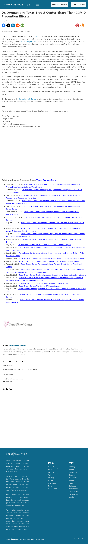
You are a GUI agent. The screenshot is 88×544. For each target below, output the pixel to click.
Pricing (51, 478)
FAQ (50, 486)
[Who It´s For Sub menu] (57, 474)
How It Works (51, 468)
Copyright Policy (73, 479)
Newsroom (73, 494)
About (50, 480)
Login (71, 497)
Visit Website (8, 381)
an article (37, 36)
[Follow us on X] (74, 538)
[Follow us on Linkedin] (82, 538)
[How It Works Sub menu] (57, 468)
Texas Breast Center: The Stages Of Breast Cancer (39, 286)
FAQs (71, 483)
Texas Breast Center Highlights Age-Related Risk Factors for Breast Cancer (49, 261)
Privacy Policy (72, 468)
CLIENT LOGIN (77, 4)
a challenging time (29, 41)
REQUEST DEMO (58, 4)
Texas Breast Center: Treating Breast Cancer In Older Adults (43, 283)
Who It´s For (51, 474)
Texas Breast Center (27, 99)
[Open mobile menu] (37, 4)
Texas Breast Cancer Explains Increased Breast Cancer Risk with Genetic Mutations (52, 275)
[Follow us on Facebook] (78, 538)
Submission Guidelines (73, 487)
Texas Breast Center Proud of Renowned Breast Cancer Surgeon (44, 245)
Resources (52, 489)
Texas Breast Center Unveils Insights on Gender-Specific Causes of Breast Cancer (51, 258)
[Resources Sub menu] (59, 489)
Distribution (53, 483)
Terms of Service (73, 474)
